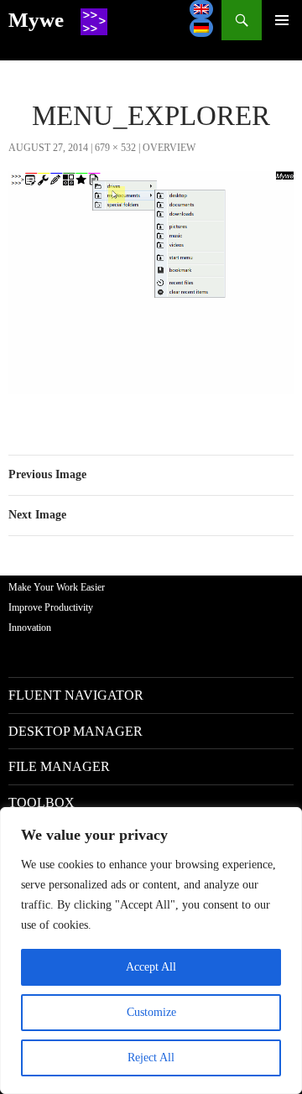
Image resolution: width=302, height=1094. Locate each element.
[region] (151, 950)
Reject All (151, 1057)
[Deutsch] (201, 28)
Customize (151, 1012)
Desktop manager (75, 731)
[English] (201, 9)
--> (282, 20)
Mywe (36, 19)
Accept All (151, 967)
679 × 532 (115, 148)
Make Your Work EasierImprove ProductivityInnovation (56, 607)
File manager (59, 766)
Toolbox (41, 802)
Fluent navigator (75, 695)
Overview (169, 148)
